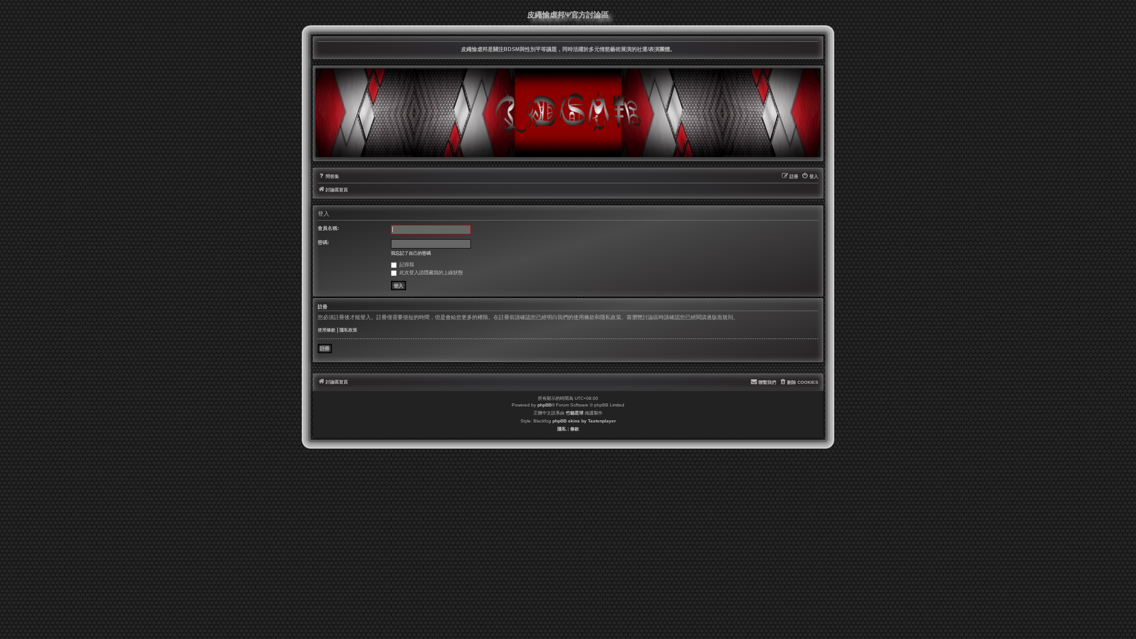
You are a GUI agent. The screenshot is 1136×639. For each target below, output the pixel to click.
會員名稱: (328, 228)
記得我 (406, 264)
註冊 (325, 348)
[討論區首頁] (568, 112)
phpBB (544, 404)
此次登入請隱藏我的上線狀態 (430, 272)
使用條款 (326, 329)
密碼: (323, 242)
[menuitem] (328, 176)
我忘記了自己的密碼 (411, 253)
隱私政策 (348, 329)
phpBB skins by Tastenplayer (584, 420)
